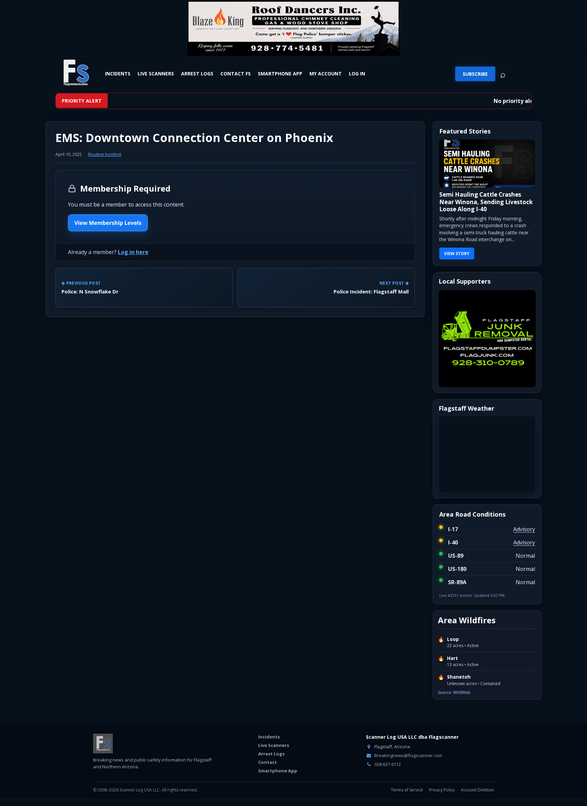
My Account (325, 73)
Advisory (524, 529)
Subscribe (475, 74)
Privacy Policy (442, 790)
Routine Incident (104, 154)
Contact (267, 762)
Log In (357, 73)
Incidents (117, 73)
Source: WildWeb (454, 692)
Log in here (133, 252)
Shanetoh (458, 677)
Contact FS (235, 73)
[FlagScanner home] (103, 743)
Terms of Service (407, 790)
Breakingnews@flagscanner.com (407, 755)
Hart (452, 658)
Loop (453, 639)
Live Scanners (156, 73)
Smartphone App (280, 73)
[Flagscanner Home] (75, 73)
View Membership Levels (107, 223)
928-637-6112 (387, 764)
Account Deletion (477, 790)
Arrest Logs (197, 73)
